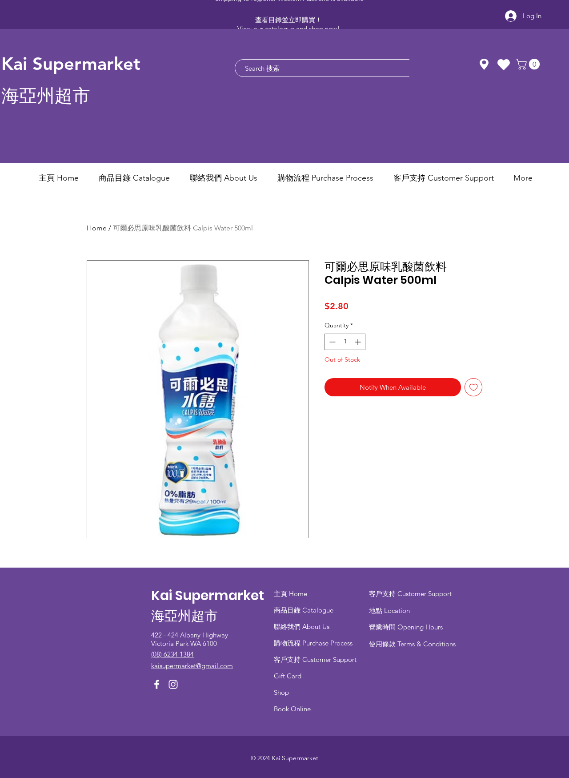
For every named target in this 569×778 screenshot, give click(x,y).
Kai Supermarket (70, 63)
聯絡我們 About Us (301, 626)
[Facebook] (157, 684)
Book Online (292, 709)
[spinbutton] (345, 342)
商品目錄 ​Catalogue (304, 610)
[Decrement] (331, 342)
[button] (529, 64)
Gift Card (287, 676)
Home (97, 228)
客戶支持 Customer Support (315, 659)
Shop (281, 692)
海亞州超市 (45, 96)
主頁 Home (290, 593)
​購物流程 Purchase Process (313, 643)
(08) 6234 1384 (172, 654)
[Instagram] (173, 684)
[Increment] (358, 342)
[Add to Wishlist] (474, 387)
